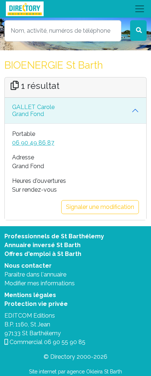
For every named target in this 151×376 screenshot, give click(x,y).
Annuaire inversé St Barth (42, 245)
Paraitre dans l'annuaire (35, 274)
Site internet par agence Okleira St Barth (75, 372)
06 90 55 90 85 (64, 342)
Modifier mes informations (39, 283)
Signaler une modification (100, 206)
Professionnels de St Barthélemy (54, 236)
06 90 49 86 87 (33, 142)
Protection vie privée (36, 303)
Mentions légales (30, 295)
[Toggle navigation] (75, 8)
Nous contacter (28, 265)
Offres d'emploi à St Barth (42, 253)
